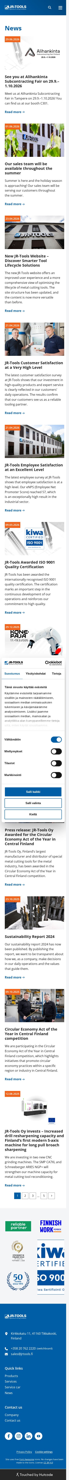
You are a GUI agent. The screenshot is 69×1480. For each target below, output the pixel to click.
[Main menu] (60, 7)
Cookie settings (44, 1451)
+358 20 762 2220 (23, 1348)
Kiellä (33, 814)
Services (11, 1381)
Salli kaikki (33, 791)
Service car (13, 1387)
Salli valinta (33, 803)
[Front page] (15, 7)
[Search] (49, 7)
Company (12, 1415)
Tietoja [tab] (56, 673)
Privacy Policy (24, 1451)
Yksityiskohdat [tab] (36, 673)
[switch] (56, 751)
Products (11, 1376)
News (9, 1393)
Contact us (12, 1420)
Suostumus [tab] (12, 673)
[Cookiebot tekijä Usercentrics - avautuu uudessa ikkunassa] (46, 663)
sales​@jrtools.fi (22, 1354)
